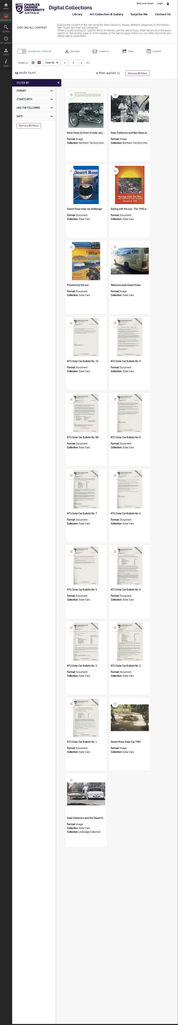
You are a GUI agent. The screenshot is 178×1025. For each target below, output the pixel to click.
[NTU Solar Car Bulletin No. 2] (130, 642)
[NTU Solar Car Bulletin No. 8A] (86, 413)
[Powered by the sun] (86, 261)
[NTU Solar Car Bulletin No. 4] (130, 565)
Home (6, 9)
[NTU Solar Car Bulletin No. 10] (86, 337)
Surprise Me (139, 14)
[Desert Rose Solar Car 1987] (130, 718)
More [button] (6, 66)
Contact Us (163, 14)
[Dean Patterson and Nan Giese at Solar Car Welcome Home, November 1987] (130, 109)
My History (5, 43)
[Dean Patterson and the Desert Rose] (86, 794)
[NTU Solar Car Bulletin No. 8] (130, 413)
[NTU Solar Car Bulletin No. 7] (86, 489)
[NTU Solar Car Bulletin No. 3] (86, 642)
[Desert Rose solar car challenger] (86, 185)
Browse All (6, 20)
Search (6, 32)
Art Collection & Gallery (106, 14)
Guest (150, 3)
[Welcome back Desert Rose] (130, 261)
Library (77, 14)
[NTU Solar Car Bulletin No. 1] (86, 718)
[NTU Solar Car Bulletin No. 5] (86, 565)
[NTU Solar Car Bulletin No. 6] (130, 489)
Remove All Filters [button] (137, 73)
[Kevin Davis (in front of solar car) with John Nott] (86, 109)
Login (6, 54)
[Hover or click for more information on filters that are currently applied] (118, 73)
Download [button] (72, 51)
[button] (101, 51)
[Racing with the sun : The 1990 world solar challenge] (130, 185)
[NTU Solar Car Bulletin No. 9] (130, 337)
